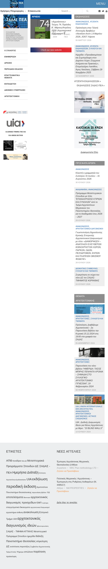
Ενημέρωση (10, 57)
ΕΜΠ (39, 502)
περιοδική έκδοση (21, 486)
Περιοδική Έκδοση (13, 69)
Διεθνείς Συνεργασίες (14, 90)
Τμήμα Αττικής (11, 552)
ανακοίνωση (31, 512)
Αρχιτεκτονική (11, 96)
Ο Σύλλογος (10, 50)
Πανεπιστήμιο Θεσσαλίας (21, 541)
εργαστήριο (11, 512)
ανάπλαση (14, 546)
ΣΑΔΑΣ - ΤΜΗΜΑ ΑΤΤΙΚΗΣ (19, 531)
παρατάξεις (25, 546)
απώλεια (28, 552)
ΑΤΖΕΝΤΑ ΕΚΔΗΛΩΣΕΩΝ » (87, 81)
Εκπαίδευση (10, 84)
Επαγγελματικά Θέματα (12, 76)
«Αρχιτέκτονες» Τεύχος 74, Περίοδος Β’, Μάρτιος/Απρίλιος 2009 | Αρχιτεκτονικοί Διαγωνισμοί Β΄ (61, 28)
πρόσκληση (11, 556)
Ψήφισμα (20, 552)
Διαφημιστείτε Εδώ (89, 152)
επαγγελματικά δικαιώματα (18, 507)
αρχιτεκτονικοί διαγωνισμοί (40, 507)
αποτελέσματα (14, 497)
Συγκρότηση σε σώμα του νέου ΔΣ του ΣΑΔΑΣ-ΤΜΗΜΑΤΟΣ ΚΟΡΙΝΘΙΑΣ (87, 278)
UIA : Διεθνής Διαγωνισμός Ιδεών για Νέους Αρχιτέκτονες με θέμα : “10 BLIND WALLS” (89, 425)
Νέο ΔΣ (24, 461)
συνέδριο (17, 461)
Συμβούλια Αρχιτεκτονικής (40, 547)
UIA (29, 479)
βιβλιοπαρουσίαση (42, 526)
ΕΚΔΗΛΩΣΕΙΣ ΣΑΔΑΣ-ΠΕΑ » (91, 85)
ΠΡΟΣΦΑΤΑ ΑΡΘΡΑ (85, 163)
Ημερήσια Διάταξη (25, 472)
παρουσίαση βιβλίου (39, 492)
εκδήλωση (39, 479)
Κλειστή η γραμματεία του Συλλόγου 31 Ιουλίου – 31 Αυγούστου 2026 (88, 176)
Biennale (27, 497)
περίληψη (45, 503)
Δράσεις (8, 63)
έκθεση (20, 512)
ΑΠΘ (9, 460)
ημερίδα (31, 536)
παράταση (39, 551)
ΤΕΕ (48, 492)
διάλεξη (39, 536)
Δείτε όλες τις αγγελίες (67, 502)
